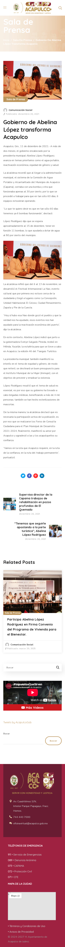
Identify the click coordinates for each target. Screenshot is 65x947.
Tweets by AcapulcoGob (17, 722)
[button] (60, 8)
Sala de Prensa (22, 40)
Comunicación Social (20, 110)
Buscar (6, 733)
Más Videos (34, 708)
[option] (32, 611)
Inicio (6, 40)
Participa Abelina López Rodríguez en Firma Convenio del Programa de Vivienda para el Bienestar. (31, 626)
